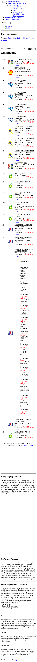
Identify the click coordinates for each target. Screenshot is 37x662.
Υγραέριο (4, 40)
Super (14, 10)
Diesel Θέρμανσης (18, 14)
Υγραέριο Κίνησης (18, 16)
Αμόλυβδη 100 (17, 9)
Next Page (23, 445)
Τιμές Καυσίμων (14, 5)
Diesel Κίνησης (17, 12)
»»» (17, 65)
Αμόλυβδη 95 (17, 7)
